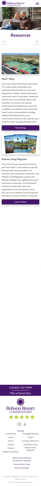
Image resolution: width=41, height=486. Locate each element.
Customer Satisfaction (30, 441)
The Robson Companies (21, 460)
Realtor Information (10, 452)
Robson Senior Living (22, 464)
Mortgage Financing (30, 433)
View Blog (20, 127)
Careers (30, 437)
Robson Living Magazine (30, 448)
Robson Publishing (21, 468)
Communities (10, 433)
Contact (11, 448)
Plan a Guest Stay (20, 393)
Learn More (21, 201)
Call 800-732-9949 (20, 387)
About (10, 441)
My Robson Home (30, 444)
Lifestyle (10, 444)
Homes (11, 437)
